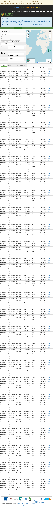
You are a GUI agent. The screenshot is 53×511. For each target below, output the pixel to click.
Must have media (7, 37)
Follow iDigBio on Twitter (39, 502)
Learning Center (25, 28)
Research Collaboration (38, 28)
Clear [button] (17, 43)
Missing (17, 50)
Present (11, 50)
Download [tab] (17, 41)
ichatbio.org (8, 24)
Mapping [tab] (7, 41)
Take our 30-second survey (8, 18)
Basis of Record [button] (42, 68)
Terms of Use (20, 503)
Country (2, 58)
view (49, 71)
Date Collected (3, 53)
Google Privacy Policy (26, 505)
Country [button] (26, 69)
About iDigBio (16, 7)
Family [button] (2, 69)
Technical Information (30, 7)
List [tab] (4, 65)
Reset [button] (23, 32)
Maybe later (40, 22)
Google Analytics (17, 505)
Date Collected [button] (19, 69)
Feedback (47, 28)
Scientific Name (3, 47)
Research (22, 7)
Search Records (17, 28)
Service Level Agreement (30, 503)
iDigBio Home (3, 28)
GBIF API (11, 505)
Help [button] (17, 32)
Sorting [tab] (12, 41)
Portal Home (10, 28)
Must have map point (8, 39)
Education (38, 7)
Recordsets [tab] (23, 65)
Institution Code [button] (34, 68)
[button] (24, 46)
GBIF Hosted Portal (37, 3)
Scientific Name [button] (10, 68)
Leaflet (39, 62)
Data (31, 28)
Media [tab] (16, 65)
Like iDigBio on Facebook (36, 499)
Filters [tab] (3, 41)
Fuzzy (23, 50)
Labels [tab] (10, 65)
